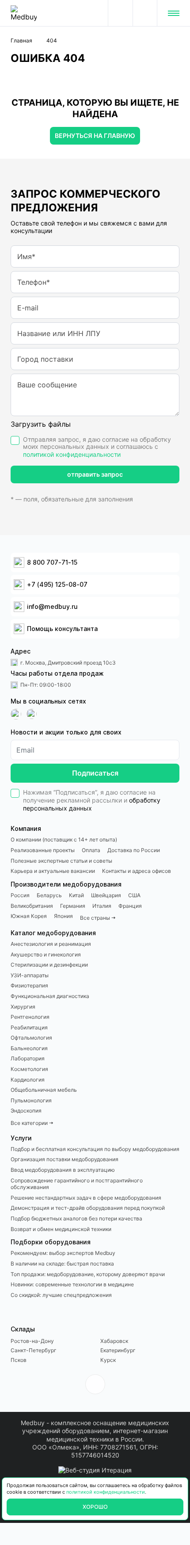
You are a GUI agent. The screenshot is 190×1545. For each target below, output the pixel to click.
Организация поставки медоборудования (64, 1159)
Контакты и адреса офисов (136, 871)
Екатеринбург (118, 1350)
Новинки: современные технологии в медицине (72, 1284)
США (134, 895)
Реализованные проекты (43, 850)
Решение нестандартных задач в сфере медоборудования (86, 1197)
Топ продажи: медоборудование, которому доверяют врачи (88, 1274)
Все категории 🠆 (32, 1123)
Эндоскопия (26, 1110)
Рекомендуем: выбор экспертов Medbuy (63, 1253)
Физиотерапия (29, 985)
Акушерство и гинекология (46, 954)
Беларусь (49, 895)
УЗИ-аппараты (30, 975)
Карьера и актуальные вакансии (53, 871)
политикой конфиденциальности (72, 454)
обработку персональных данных (91, 804)
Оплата (91, 850)
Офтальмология (31, 1037)
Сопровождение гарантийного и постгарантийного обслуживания (77, 1184)
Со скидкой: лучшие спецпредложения (61, 1295)
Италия (101, 906)
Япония (63, 916)
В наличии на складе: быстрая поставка (62, 1263)
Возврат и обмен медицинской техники (61, 1229)
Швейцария (106, 895)
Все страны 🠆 (98, 917)
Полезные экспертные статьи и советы (61, 860)
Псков (19, 1360)
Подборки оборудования (51, 1242)
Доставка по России (133, 850)
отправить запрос (95, 474)
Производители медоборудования (66, 884)
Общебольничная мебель (44, 1089)
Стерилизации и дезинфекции (49, 964)
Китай (76, 895)
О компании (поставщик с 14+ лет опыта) (64, 839)
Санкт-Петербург (34, 1350)
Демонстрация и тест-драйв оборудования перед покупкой (88, 1208)
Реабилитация (29, 1027)
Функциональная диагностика (50, 996)
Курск (108, 1360)
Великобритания (32, 906)
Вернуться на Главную (95, 135)
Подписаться (95, 773)
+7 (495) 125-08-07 (145, 13)
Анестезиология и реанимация (51, 944)
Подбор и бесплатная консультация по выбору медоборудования (95, 1149)
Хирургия (23, 1006)
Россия (20, 895)
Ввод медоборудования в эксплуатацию (63, 1169)
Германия (72, 906)
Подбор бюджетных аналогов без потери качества (76, 1218)
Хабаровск (114, 1341)
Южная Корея (29, 916)
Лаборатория (28, 1058)
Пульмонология (31, 1100)
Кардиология (28, 1079)
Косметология (29, 1069)
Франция (130, 906)
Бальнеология (29, 1048)
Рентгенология (30, 1016)
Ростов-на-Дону (32, 1341)
